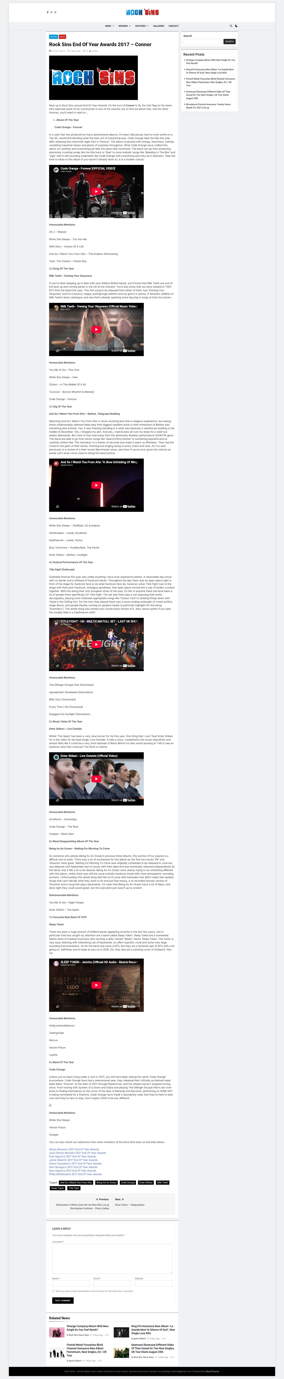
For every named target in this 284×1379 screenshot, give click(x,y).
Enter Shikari (146, 1182)
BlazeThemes (212, 1371)
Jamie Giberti (140, 1338)
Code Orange (128, 1182)
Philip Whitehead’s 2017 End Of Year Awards (75, 1174)
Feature (53, 36)
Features (140, 26)
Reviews (123, 26)
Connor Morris (58, 50)
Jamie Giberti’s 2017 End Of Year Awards (73, 1160)
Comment (58, 1241)
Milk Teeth (162, 1182)
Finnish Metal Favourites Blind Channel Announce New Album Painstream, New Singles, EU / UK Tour (210, 82)
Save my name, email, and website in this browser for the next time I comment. (94, 1291)
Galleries (158, 26)
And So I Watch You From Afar (76, 1182)
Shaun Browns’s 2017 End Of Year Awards (74, 1149)
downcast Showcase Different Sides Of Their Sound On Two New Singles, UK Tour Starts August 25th (152, 1348)
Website (139, 1278)
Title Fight (74, 1188)
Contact (174, 26)
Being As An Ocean (106, 1182)
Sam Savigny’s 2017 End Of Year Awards (73, 1167)
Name (56, 1278)
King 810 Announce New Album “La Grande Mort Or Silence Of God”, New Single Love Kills (153, 1330)
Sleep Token (57, 1188)
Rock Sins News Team (79, 1334)
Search (187, 35)
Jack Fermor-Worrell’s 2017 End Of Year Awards (77, 1152)
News (108, 26)
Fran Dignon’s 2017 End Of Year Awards (72, 1156)
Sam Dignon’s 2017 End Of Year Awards (72, 1170)
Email (97, 1278)
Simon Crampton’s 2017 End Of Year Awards (75, 1163)
